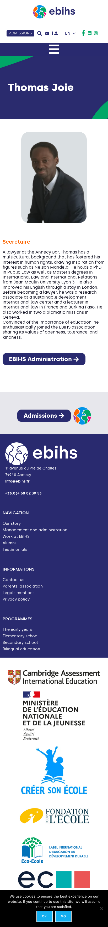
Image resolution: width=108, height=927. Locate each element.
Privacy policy (16, 599)
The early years (17, 630)
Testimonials (15, 550)
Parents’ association (23, 586)
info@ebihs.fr (17, 481)
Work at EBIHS (16, 537)
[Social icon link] (83, 33)
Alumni (9, 543)
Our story (12, 524)
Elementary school (21, 636)
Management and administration (35, 530)
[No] (101, 908)
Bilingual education (21, 649)
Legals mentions (19, 593)
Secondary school (20, 643)
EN (68, 33)
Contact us (13, 580)
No (63, 916)
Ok (44, 916)
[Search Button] (39, 33)
